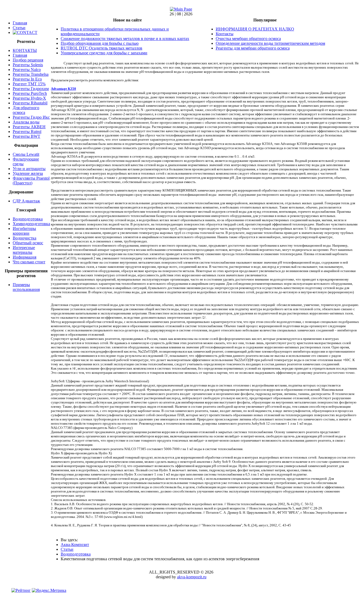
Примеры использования (26, 287)
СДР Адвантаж (26, 201)
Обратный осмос (28, 243)
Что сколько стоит (29, 262)
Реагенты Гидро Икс (31, 117)
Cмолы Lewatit (26, 154)
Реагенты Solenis (28, 65)
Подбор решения (28, 60)
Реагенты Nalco (27, 69)
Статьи (19, 27)
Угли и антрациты (29, 168)
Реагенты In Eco (27, 79)
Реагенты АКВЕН (29, 127)
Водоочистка (24, 238)
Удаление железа (28, 173)
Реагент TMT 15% (29, 84)
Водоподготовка (28, 219)
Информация (24, 257)
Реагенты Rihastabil (30, 103)
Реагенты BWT (26, 136)
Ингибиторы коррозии (24, 231)
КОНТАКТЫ (25, 50)
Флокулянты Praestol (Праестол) (31, 180)
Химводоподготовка (31, 223)
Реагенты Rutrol (27, 131)
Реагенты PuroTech (30, 93)
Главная (20, 23)
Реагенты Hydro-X (29, 98)
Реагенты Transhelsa (30, 74)
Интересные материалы (24, 250)
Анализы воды (26, 122)
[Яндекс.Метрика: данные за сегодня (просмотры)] (49, 590)
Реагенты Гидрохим (31, 88)
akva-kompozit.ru (191, 577)
